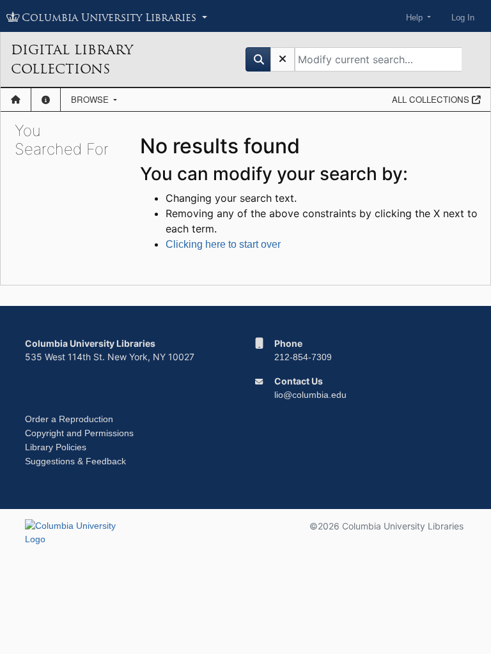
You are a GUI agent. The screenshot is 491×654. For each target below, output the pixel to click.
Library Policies (55, 447)
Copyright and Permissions (79, 433)
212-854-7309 (303, 357)
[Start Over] (282, 59)
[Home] (16, 99)
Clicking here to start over (223, 244)
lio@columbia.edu (310, 395)
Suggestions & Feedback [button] (75, 461)
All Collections (432, 99)
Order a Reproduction (69, 419)
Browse (91, 99)
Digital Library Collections (72, 59)
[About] (45, 99)
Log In (462, 17)
